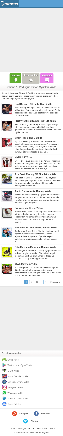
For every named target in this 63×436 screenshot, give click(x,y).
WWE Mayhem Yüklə (26, 264)
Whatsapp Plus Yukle (17, 398)
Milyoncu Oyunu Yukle (18, 382)
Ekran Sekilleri (14, 404)
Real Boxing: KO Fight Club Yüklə (33, 104)
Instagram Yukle (15, 387)
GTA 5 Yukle (13, 371)
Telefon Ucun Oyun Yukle (19, 365)
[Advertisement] (31, 39)
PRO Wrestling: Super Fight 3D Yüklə (35, 121)
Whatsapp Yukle (15, 393)
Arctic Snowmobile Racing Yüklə (33, 191)
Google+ (23, 413)
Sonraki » (55, 282)
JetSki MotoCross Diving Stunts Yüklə (36, 227)
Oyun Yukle (13, 360)
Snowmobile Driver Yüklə (29, 208)
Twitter (34, 421)
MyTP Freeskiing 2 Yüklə (28, 138)
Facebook (46, 413)
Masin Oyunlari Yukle (17, 376)
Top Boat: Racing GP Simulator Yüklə (35, 174)
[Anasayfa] (10, 3)
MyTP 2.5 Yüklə (23, 157)
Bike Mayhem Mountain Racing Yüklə (35, 247)
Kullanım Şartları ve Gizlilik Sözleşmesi (31, 432)
